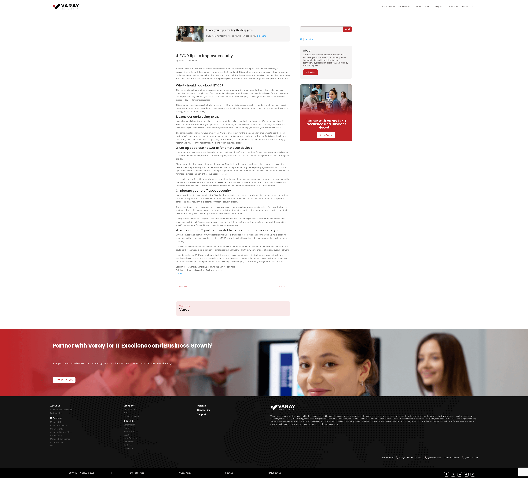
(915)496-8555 (434, 457)
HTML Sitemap (274, 473)
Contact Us (466, 6)
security (309, 39)
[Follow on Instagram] (473, 474)
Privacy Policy (185, 473)
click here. (261, 36)
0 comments (191, 60)
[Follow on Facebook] (446, 474)
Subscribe (310, 72)
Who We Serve (422, 6)
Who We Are (386, 6)
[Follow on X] (453, 474)
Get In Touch (326, 135)
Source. (179, 273)
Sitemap (229, 473)
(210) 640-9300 (406, 457)
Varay (181, 60)
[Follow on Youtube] (466, 474)
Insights (438, 6)
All (301, 39)
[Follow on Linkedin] (459, 474)
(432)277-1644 (471, 457)
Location (451, 6)
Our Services (404, 6)
